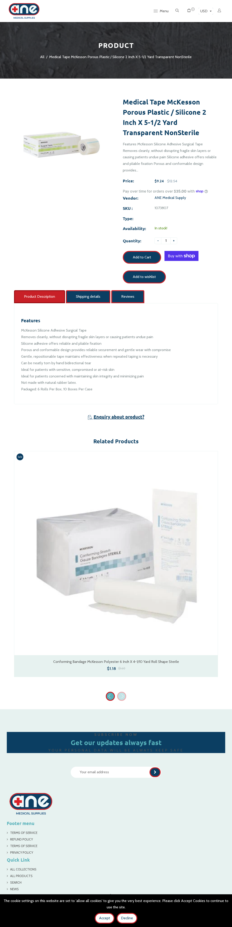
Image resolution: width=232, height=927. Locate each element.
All (42, 57)
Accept (104, 918)
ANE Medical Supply (170, 198)
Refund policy (21, 838)
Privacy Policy (21, 851)
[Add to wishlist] (210, 558)
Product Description (39, 296)
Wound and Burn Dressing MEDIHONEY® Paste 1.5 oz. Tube (115, 660)
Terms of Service (23, 832)
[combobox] (205, 11)
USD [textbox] (204, 11)
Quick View (115, 647)
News (14, 888)
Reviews (127, 296)
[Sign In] (219, 10)
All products (21, 875)
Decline (127, 918)
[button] (121, 695)
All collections (23, 868)
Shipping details (88, 296)
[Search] (177, 10)
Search (16, 881)
